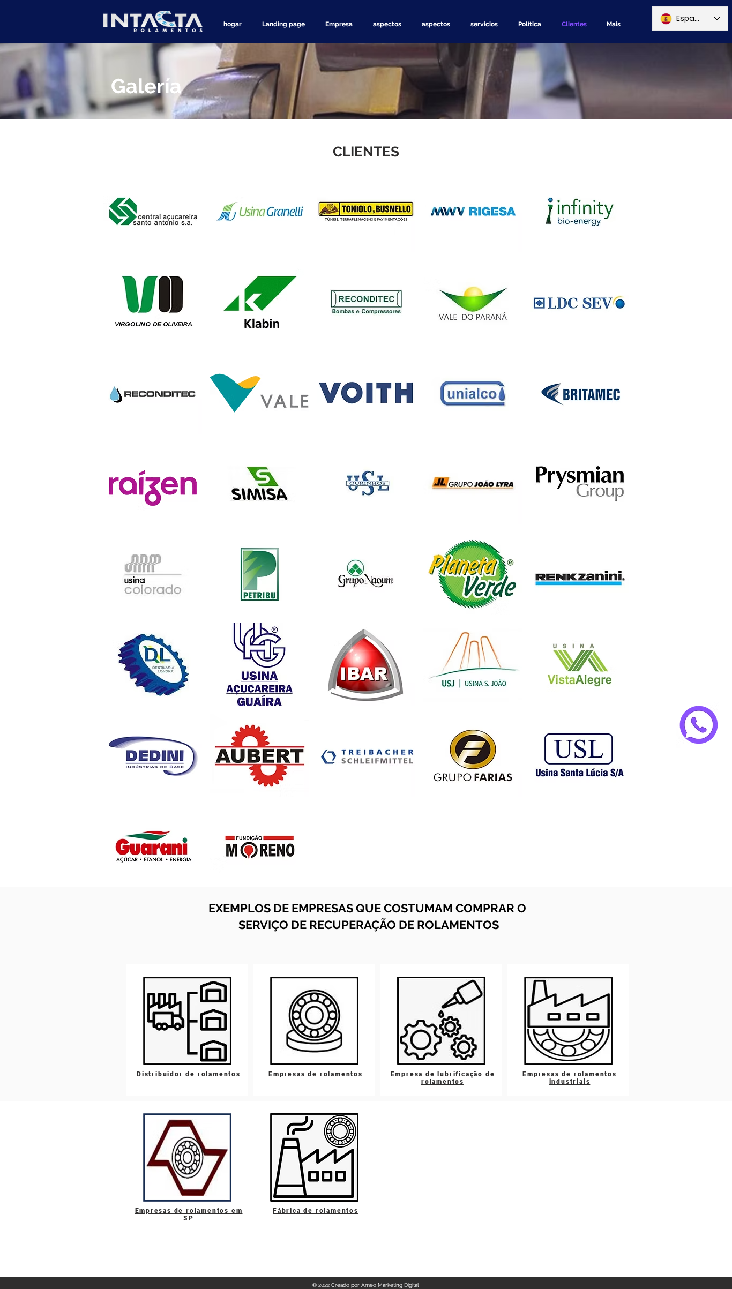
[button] (152, 211)
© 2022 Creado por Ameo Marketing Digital (365, 1285)
